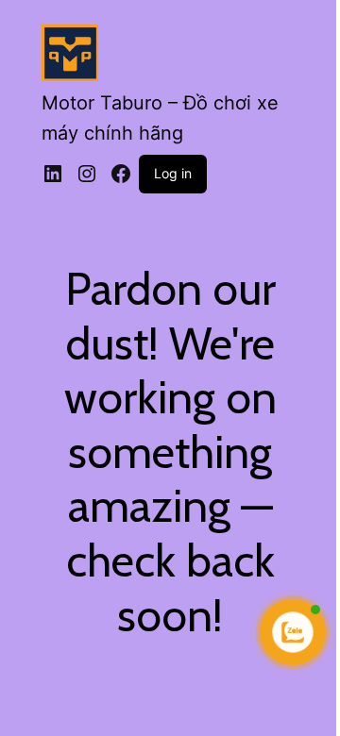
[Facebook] (121, 173)
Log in (173, 173)
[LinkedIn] (53, 173)
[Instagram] (87, 173)
